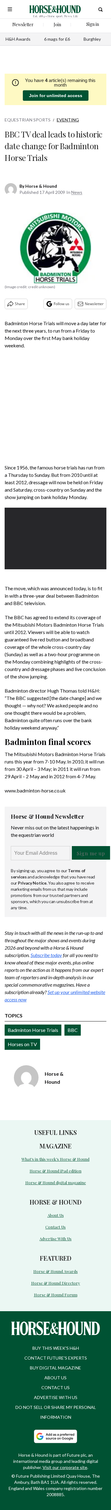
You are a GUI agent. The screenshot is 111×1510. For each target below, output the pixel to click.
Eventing (68, 119)
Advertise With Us (55, 1238)
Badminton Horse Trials (33, 1030)
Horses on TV (22, 1044)
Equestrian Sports (28, 119)
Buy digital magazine (55, 1367)
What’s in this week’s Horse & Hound (55, 1159)
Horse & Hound (41, 186)
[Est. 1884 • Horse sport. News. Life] (55, 9)
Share (20, 303)
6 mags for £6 (57, 39)
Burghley (92, 39)
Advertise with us (55, 1397)
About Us (55, 1215)
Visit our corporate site (65, 1467)
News (76, 192)
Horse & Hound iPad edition (55, 1170)
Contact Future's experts (55, 1358)
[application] (55, 536)
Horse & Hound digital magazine (55, 1182)
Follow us (61, 303)
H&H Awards (18, 39)
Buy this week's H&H (55, 1348)
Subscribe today (46, 955)
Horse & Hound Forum (55, 1294)
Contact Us (55, 1227)
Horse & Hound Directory (55, 1283)
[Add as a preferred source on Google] (55, 1436)
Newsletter (94, 303)
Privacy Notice (32, 883)
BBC (73, 1030)
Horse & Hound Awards (55, 1271)
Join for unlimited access (55, 95)
